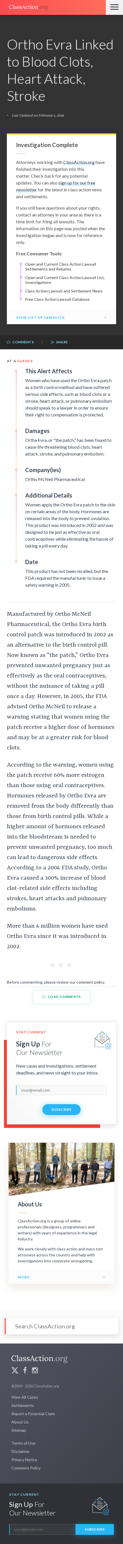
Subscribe (61, 1109)
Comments (22, 342)
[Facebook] (24, 1371)
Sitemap (18, 1430)
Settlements (22, 1405)
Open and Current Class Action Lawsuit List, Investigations (65, 280)
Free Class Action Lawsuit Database (57, 299)
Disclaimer (20, 1451)
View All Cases (24, 1397)
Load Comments (64, 996)
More (23, 1277)
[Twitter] (14, 1371)
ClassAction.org (79, 162)
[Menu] (114, 7)
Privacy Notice (24, 1459)
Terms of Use (23, 1443)
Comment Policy (26, 1467)
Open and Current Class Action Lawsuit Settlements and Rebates (60, 267)
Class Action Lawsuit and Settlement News (64, 290)
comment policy (90, 982)
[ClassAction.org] (53, 7)
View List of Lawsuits (40, 317)
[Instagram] (34, 1371)
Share (61, 342)
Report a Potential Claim (33, 1413)
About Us (20, 1421)
